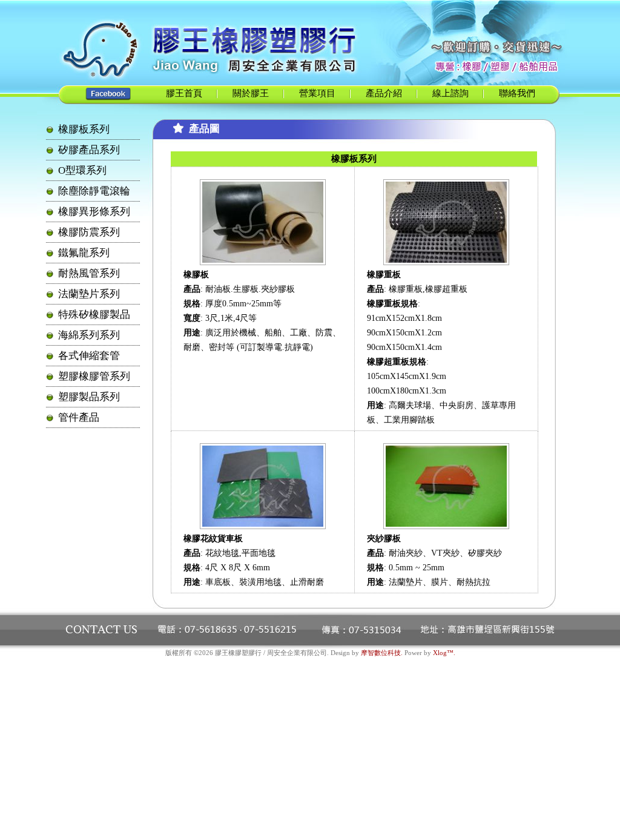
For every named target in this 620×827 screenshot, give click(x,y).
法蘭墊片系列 (89, 294)
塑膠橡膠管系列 (94, 376)
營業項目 (317, 93)
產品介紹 (384, 93)
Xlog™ (443, 652)
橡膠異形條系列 (94, 211)
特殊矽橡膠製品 (94, 314)
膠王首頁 (184, 93)
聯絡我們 (517, 93)
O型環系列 (82, 170)
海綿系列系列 (89, 335)
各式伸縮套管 (89, 355)
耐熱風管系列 (89, 273)
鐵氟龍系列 (84, 253)
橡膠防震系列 (89, 232)
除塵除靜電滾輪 (94, 191)
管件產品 (78, 417)
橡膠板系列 (84, 129)
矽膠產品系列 (89, 150)
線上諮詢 (450, 93)
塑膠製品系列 (89, 397)
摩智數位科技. (382, 652)
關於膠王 (250, 93)
